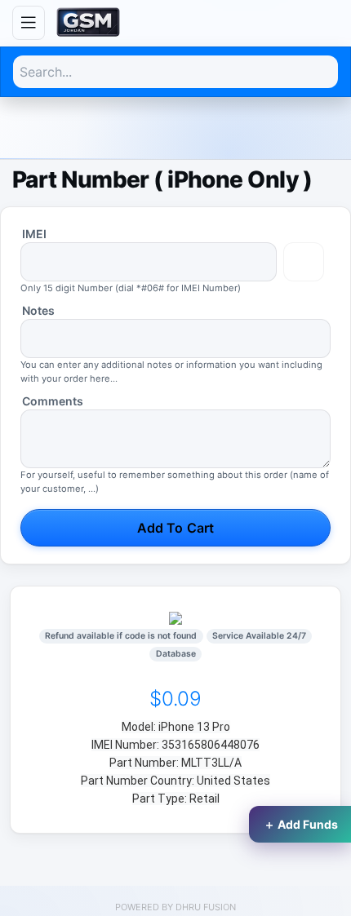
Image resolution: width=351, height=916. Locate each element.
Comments (52, 401)
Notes (38, 310)
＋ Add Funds (301, 824)
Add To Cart (175, 528)
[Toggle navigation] (28, 23)
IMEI (34, 234)
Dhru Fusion (206, 907)
